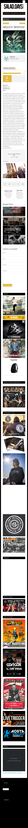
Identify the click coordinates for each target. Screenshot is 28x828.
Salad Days (12, 57)
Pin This (18, 184)
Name (4, 252)
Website (4, 264)
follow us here (6, 789)
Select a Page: (24, 1)
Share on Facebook (5, 184)
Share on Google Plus (14, 184)
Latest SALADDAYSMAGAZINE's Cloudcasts (12, 772)
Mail (4, 258)
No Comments (22, 23)
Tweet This (9, 184)
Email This (23, 184)
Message (5, 270)
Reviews (7, 23)
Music (4, 23)
